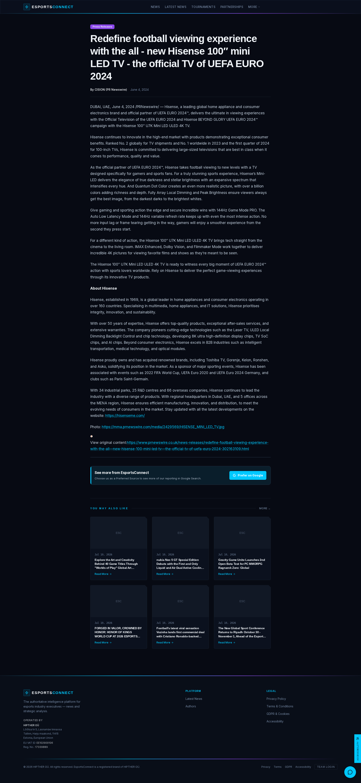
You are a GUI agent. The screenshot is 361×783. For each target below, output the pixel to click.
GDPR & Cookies (278, 714)
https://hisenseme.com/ (125, 416)
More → (265, 508)
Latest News (175, 7)
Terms (278, 766)
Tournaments (203, 7)
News (155, 7)
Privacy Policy (276, 698)
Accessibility (275, 721)
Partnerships (231, 7)
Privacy (265, 766)
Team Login (326, 766)
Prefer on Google (250, 475)
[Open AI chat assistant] (350, 772)
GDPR (288, 766)
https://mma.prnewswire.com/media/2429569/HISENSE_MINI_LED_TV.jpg (163, 427)
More (252, 7)
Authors (191, 706)
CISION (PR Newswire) (111, 89)
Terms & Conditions (280, 706)
